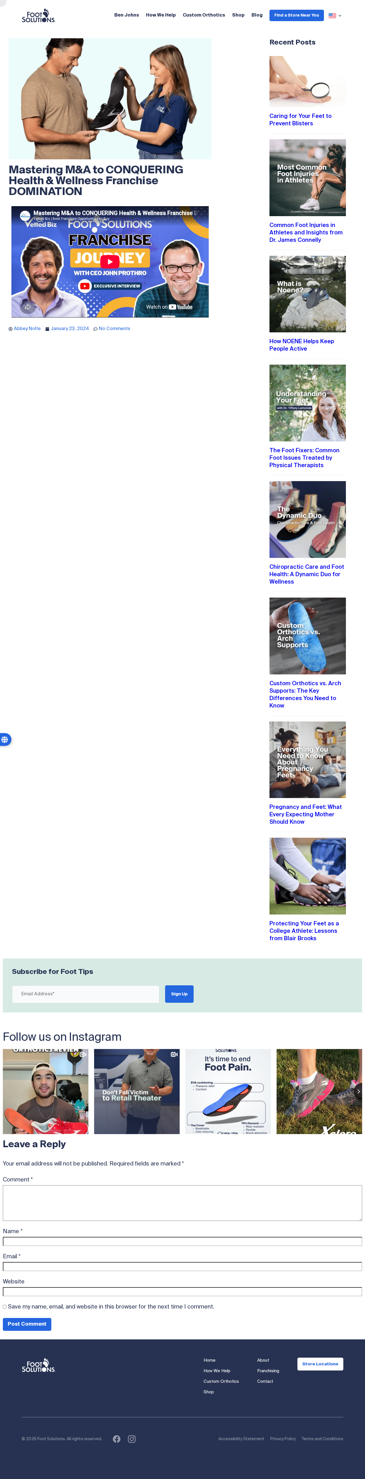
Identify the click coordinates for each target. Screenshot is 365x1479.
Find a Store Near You (296, 15)
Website (14, 1282)
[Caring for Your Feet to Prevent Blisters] (307, 81)
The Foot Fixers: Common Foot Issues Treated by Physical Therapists (304, 458)
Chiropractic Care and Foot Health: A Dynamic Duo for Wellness (306, 574)
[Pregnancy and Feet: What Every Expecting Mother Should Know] (307, 760)
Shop (238, 15)
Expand (335, 15)
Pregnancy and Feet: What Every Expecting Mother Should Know (305, 815)
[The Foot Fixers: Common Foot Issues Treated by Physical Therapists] (307, 403)
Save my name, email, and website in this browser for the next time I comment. (111, 1307)
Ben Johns (126, 15)
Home (210, 1360)
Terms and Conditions (322, 1439)
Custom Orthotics (204, 15)
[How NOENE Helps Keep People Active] (307, 294)
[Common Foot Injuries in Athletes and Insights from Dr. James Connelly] (307, 177)
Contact (265, 1381)
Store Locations (320, 1364)
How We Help (161, 15)
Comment (18, 1180)
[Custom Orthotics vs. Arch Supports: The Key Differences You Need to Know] (307, 636)
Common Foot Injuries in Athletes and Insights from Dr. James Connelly (306, 233)
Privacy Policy (283, 1439)
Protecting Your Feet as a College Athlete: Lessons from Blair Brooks (304, 931)
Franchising (268, 1371)
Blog (257, 15)
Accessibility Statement (241, 1439)
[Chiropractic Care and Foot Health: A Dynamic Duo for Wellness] (307, 519)
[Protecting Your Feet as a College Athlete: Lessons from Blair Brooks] (307, 876)
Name (13, 1232)
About (263, 1360)
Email (12, 1257)
